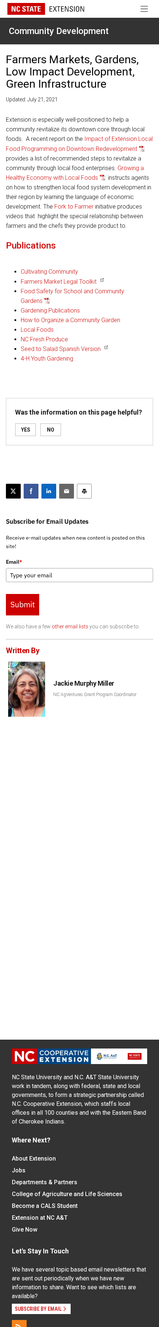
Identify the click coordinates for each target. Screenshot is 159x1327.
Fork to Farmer (74, 206)
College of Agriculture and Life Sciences (67, 1194)
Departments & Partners (44, 1182)
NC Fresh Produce (44, 339)
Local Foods (37, 329)
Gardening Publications (50, 310)
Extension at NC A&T (40, 1217)
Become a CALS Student (45, 1205)
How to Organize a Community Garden (70, 320)
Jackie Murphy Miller (83, 683)
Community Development (59, 31)
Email (14, 561)
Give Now (24, 1229)
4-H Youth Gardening (47, 358)
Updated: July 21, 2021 (32, 99)
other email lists (70, 626)
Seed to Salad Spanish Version (61, 348)
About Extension (34, 1158)
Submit (22, 604)
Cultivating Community (49, 271)
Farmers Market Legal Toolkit (59, 281)
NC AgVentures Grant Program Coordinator (94, 694)
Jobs (19, 1170)
